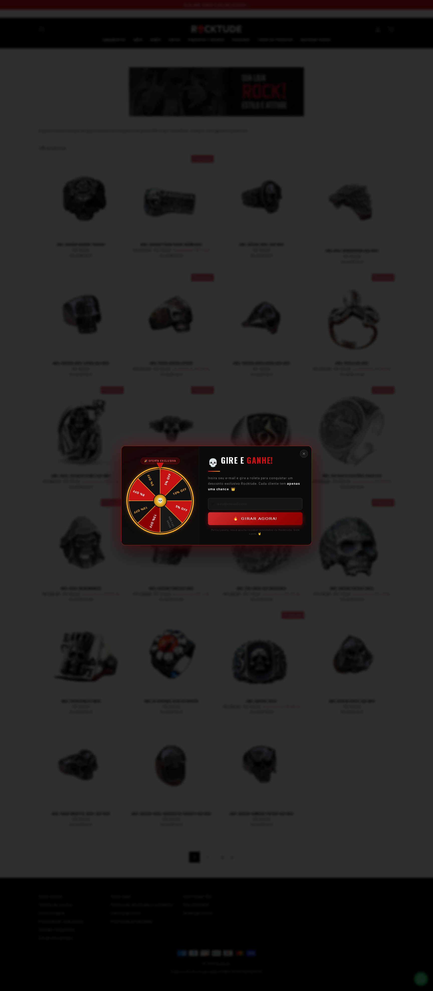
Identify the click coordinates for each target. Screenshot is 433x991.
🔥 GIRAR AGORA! (255, 518)
